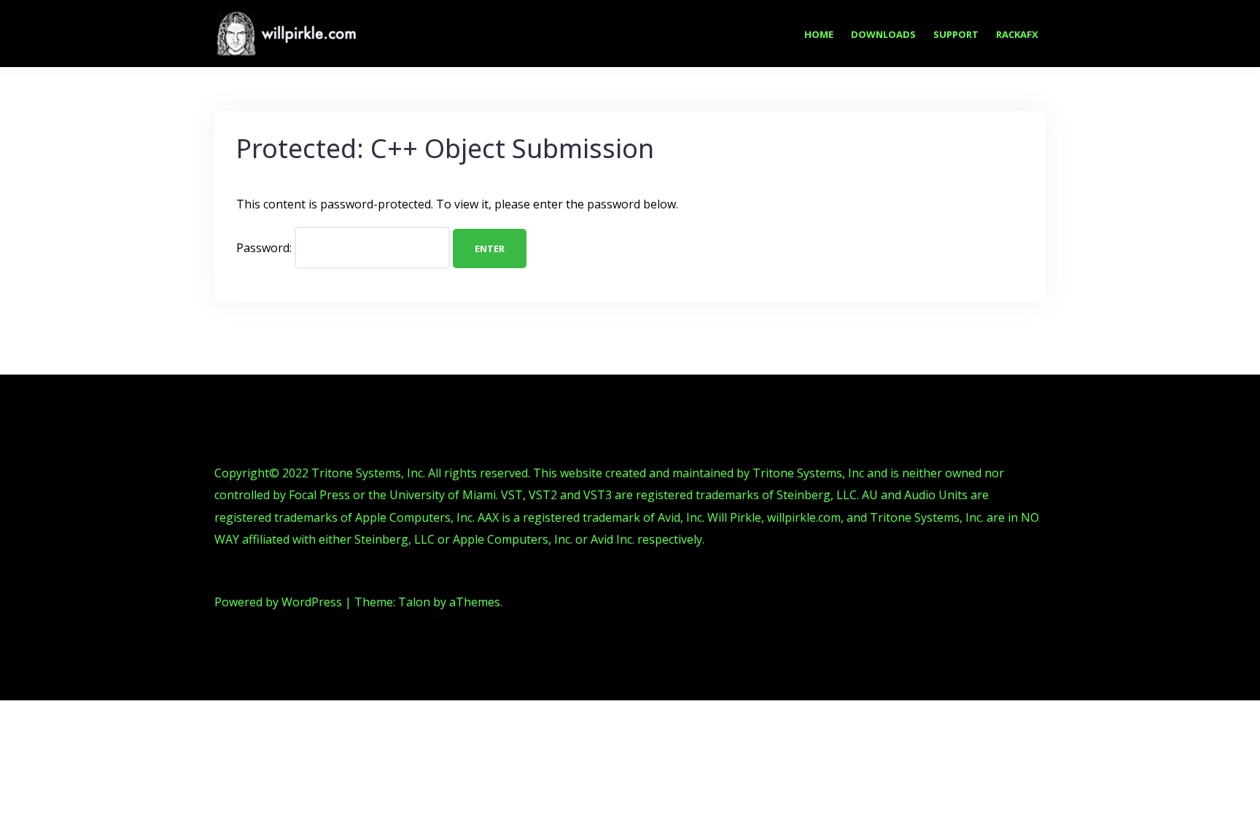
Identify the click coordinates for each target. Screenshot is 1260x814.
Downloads (883, 34)
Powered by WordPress (278, 602)
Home (818, 34)
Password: (265, 248)
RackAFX (1017, 34)
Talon (414, 602)
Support (956, 34)
